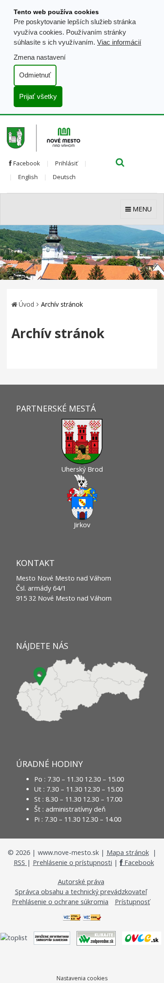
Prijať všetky (38, 96)
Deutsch (64, 177)
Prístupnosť (132, 901)
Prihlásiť (66, 163)
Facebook (26, 163)
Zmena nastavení (40, 57)
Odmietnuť (35, 75)
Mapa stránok (128, 852)
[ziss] (52, 937)
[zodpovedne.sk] (96, 937)
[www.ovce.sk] (141, 937)
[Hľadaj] (120, 163)
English (28, 177)
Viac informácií (119, 42)
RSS (20, 862)
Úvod (26, 304)
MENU (141, 209)
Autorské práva (81, 881)
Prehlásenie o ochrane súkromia (60, 901)
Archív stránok (62, 304)
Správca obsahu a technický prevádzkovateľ (81, 891)
